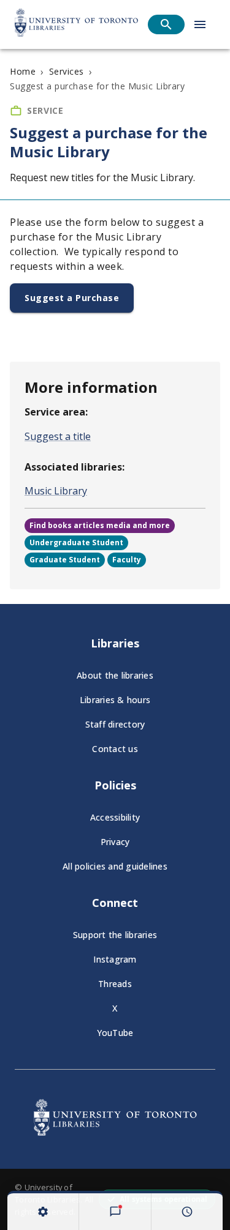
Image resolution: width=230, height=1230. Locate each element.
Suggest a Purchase (72, 298)
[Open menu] (200, 24)
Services (66, 71)
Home (23, 71)
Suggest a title (58, 436)
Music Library (56, 491)
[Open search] (166, 24)
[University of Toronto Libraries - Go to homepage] (115, 1132)
